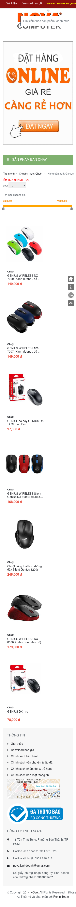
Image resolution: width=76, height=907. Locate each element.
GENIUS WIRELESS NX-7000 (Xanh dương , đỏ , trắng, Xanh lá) (23, 278)
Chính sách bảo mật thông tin (29, 775)
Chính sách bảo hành (24, 756)
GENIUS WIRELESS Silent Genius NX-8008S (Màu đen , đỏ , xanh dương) (25, 496)
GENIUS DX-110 (17, 711)
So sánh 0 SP (58, 10)
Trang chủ (9, 173)
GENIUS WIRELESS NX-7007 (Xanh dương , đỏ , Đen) (23, 351)
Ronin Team (61, 896)
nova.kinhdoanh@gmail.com (31, 865)
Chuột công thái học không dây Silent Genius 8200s (24, 567)
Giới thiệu (11, 3)
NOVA (34, 892)
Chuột (10, 271)
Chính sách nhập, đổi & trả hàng (31, 769)
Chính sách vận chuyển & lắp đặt (31, 762)
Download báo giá (31, 3)
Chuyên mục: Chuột (30, 173)
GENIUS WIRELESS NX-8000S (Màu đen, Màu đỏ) (24, 640)
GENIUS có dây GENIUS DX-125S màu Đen (25, 422)
